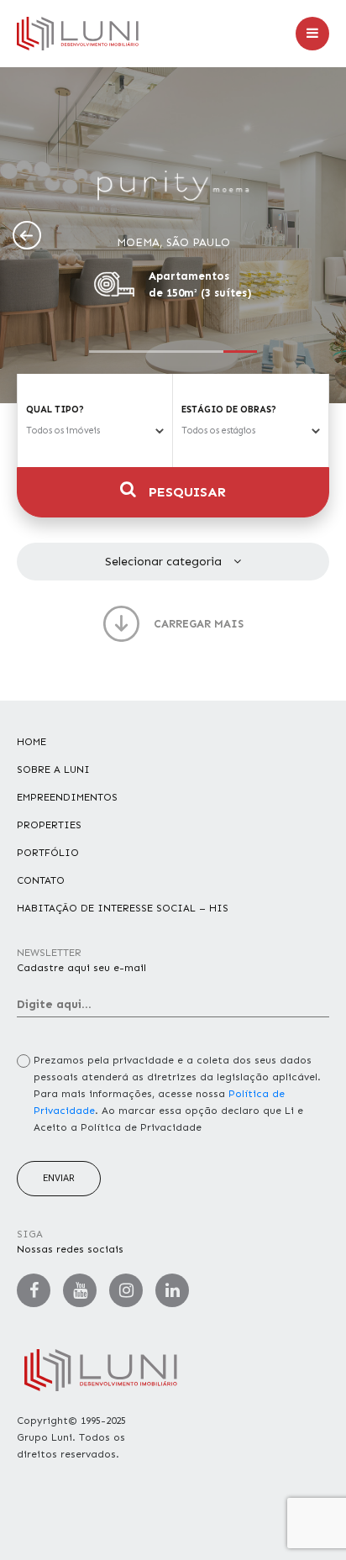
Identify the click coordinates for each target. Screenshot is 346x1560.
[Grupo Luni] (78, 33)
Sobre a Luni (53, 769)
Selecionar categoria (165, 561)
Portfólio (48, 853)
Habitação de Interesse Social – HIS (122, 908)
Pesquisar (185, 492)
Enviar (59, 1178)
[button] (106, 351)
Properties (49, 825)
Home (31, 742)
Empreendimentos (67, 797)
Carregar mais (199, 623)
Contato (41, 880)
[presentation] (27, 235)
